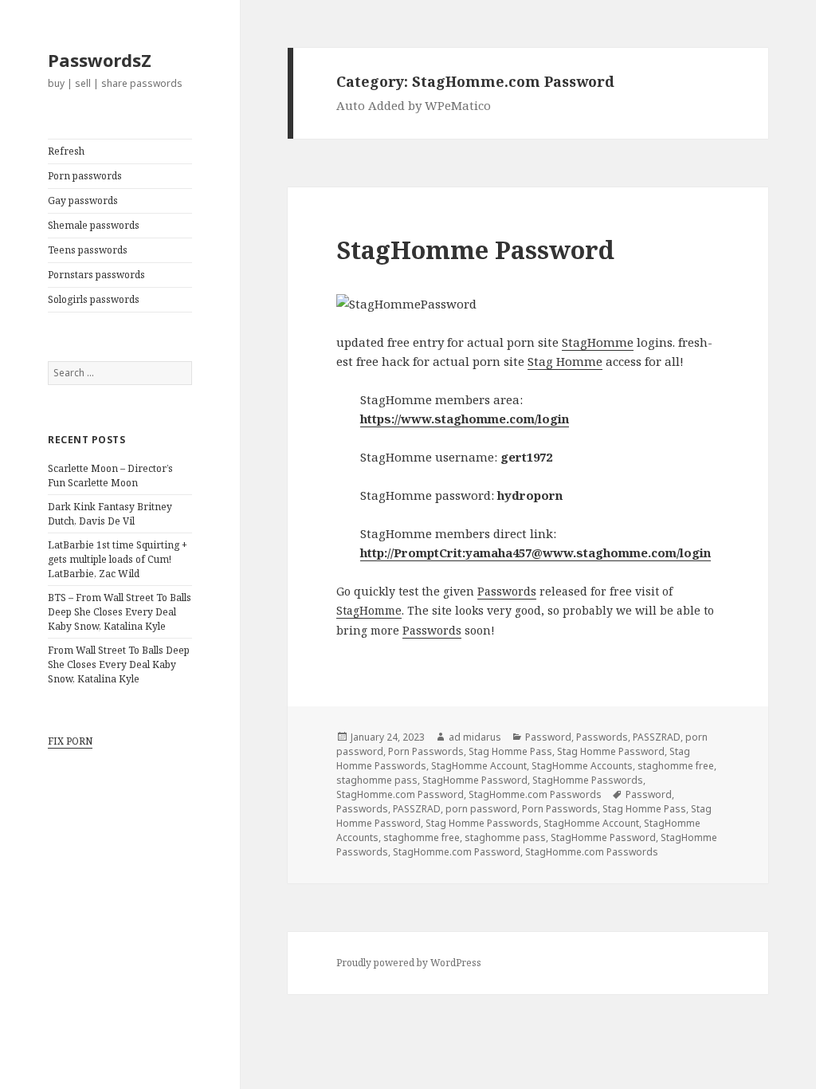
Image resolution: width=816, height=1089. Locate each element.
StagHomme (598, 342)
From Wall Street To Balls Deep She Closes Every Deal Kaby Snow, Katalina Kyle (119, 664)
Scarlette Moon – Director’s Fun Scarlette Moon (110, 475)
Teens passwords (88, 250)
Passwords (506, 591)
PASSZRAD (657, 737)
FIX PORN (70, 741)
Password (548, 737)
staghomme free (676, 766)
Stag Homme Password (611, 751)
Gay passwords (83, 200)
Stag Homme (565, 361)
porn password (481, 809)
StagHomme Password (475, 249)
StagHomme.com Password (400, 794)
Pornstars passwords (96, 274)
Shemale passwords (93, 225)
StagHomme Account (479, 766)
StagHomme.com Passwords (535, 794)
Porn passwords (85, 176)
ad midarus (475, 737)
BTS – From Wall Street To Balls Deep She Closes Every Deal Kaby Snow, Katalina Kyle (119, 612)
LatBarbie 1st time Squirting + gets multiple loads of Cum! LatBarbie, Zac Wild (117, 559)
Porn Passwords (426, 751)
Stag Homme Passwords (482, 823)
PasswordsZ (99, 60)
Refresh (66, 151)
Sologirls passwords (93, 299)
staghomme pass (377, 780)
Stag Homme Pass (510, 751)
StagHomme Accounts (582, 766)
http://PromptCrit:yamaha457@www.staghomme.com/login (535, 552)
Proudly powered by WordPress (408, 962)
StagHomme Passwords (587, 780)
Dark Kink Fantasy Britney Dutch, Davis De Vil (110, 514)
